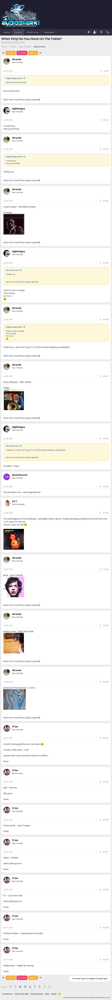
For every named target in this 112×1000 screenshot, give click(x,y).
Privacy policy (36, 994)
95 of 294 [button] (22, 53)
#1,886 (106, 319)
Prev (12, 53)
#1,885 (106, 263)
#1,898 (106, 889)
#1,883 (106, 149)
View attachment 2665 (16, 82)
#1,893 (106, 682)
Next (32, 53)
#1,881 (106, 71)
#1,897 (106, 852)
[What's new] (101, 32)
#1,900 (106, 959)
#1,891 (106, 569)
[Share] (101, 71)
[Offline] (10, 61)
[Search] (107, 32)
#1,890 (106, 513)
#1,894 (106, 738)
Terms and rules (21, 994)
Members (49, 32)
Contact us (7, 994)
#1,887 (106, 376)
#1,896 (106, 820)
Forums (18, 32)
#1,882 (106, 120)
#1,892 (106, 625)
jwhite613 (7, 42)
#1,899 (106, 927)
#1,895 (106, 782)
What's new (32, 32)
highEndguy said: (14, 78)
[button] (40, 32)
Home (7, 32)
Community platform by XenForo (86, 997)
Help (47, 994)
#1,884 (106, 201)
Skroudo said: (12, 270)
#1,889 (106, 486)
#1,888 (106, 438)
